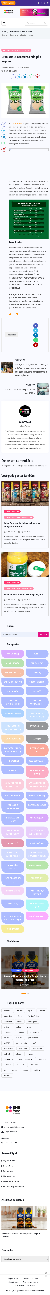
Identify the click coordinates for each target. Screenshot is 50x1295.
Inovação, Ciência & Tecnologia (13, 750)
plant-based (8, 1048)
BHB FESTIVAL (13, 673)
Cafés (37, 673)
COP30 (37, 691)
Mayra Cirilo (37, 796)
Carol (20, 1016)
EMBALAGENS (13, 713)
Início (3, 31)
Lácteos (13, 770)
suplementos (9, 1059)
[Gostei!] (10, 314)
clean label (8, 1021)
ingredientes (34, 1032)
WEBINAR (13, 929)
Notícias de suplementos (37, 854)
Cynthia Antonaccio (13, 702)
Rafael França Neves (37, 892)
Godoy (21, 1032)
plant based (37, 1048)
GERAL (37, 739)
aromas (20, 1011)
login (21, 466)
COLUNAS (13, 691)
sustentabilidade (25, 1059)
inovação (7, 1038)
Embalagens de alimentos (37, 715)
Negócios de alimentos (13, 832)
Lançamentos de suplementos (37, 784)
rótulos (18, 1054)
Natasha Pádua (37, 805)
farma (28, 1027)
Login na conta (10, 1132)
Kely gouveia (37, 761)
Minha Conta (9, 1176)
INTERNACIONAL (37, 750)
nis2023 (7, 1043)
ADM (37, 654)
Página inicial (9, 1160)
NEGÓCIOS (37, 818)
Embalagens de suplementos (13, 727)
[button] (22, 993)
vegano (25, 1070)
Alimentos (12, 335)
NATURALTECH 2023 (13, 819)
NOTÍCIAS (37, 843)
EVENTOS (37, 726)
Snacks (13, 904)
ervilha (6, 1027)
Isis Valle (13, 761)
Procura (43, 634)
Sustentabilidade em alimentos (13, 918)
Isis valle (19, 1038)
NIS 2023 (13, 843)
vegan (14, 1070)
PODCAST (37, 878)
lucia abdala (13, 796)
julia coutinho (33, 1038)
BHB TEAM (10, 532)
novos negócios (22, 1043)
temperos (7, 1065)
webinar (37, 1070)
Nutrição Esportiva (13, 867)
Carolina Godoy (13, 682)
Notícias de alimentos (13, 854)
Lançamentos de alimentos (21, 31)
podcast (7, 1054)
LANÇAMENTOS (37, 772)
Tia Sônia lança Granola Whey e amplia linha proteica (25, 977)
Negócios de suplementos (37, 832)
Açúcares (13, 654)
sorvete (30, 1054)
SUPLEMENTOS (37, 905)
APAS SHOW (13, 663)
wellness (7, 1075)
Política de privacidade (13, 1186)
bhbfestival (8, 1016)
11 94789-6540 (10, 1122)
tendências (21, 1065)
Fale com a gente (11, 1181)
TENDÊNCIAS (37, 916)
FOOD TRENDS (13, 739)
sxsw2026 (42, 1059)
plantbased (23, 1048)
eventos (17, 1027)
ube (5, 1070)
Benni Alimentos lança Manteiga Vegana (23, 594)
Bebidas (37, 663)
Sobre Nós (8, 1166)
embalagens (32, 1021)
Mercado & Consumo (13, 806)
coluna (19, 1021)
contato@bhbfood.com (14, 1127)
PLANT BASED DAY (13, 879)
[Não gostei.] (17, 314)
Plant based (37, 865)
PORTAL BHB (13, 891)
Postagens (8, 1171)
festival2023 (8, 1032)
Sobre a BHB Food (30, 1279)
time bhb (34, 1065)
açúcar (30, 1011)
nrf (34, 1043)
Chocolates (37, 682)
